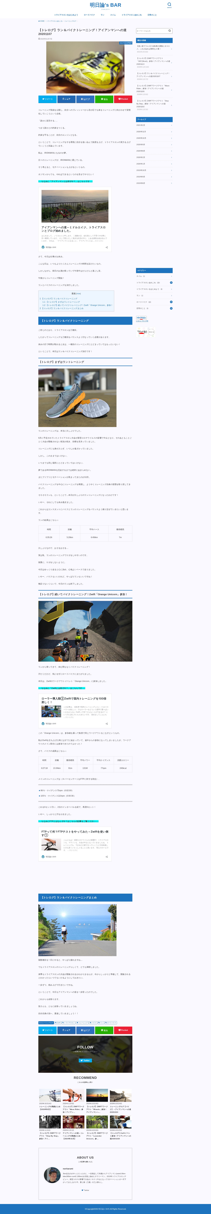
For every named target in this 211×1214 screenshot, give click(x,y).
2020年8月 (141, 151)
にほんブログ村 (142, 321)
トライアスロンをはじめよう (66, 15)
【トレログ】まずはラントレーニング (61, 302)
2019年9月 (141, 177)
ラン (102, 15)
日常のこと (152, 15)
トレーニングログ (47, 1023)
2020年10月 (141, 138)
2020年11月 (141, 132)
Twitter (87, 1061)
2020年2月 (141, 157)
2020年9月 (141, 145)
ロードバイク (89, 15)
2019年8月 (141, 183)
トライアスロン (69, 1023)
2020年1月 (141, 164)
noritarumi (68, 1169)
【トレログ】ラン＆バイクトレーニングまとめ (61, 308)
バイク (94, 1023)
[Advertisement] (85, 876)
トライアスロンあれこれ (132, 15)
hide (78, 294)
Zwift (58, 1023)
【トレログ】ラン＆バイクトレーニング (58, 299)
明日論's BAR (105, 5)
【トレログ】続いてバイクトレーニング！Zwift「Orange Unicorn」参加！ (77, 305)
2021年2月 (141, 125)
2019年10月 (141, 170)
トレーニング (83, 1023)
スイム (113, 15)
